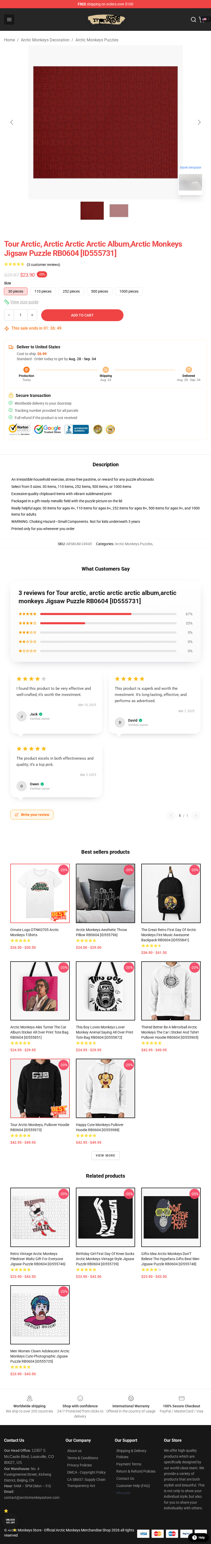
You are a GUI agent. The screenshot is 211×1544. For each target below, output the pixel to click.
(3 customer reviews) (43, 265)
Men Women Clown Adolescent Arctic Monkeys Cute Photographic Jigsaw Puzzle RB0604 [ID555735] (39, 1356)
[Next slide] (199, 122)
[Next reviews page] (196, 815)
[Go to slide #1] (92, 210)
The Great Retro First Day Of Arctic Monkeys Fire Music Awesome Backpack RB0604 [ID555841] (168, 935)
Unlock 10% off (10, 1521)
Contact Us (125, 1478)
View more (106, 1155)
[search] (193, 19)
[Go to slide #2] (119, 210)
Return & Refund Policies (135, 1471)
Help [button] (202, 1537)
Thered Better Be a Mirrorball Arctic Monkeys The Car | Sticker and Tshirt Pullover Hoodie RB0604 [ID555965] (170, 1032)
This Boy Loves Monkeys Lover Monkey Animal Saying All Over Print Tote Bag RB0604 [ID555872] (104, 1032)
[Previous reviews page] (171, 815)
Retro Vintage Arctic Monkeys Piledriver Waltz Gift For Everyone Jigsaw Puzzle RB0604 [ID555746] (37, 1259)
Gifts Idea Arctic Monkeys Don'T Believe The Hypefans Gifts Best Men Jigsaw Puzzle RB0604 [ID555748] (170, 1259)
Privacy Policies (79, 1465)
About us (74, 1451)
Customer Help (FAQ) (133, 1486)
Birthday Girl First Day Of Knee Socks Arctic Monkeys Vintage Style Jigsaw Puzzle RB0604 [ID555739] (105, 1259)
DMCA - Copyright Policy (86, 1472)
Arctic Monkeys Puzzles (96, 40)
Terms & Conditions (82, 1458)
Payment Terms (128, 1464)
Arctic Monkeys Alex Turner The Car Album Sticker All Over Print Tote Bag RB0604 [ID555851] (39, 1032)
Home (9, 40)
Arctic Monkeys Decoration (45, 40)
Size (7, 283)
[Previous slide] (12, 122)
